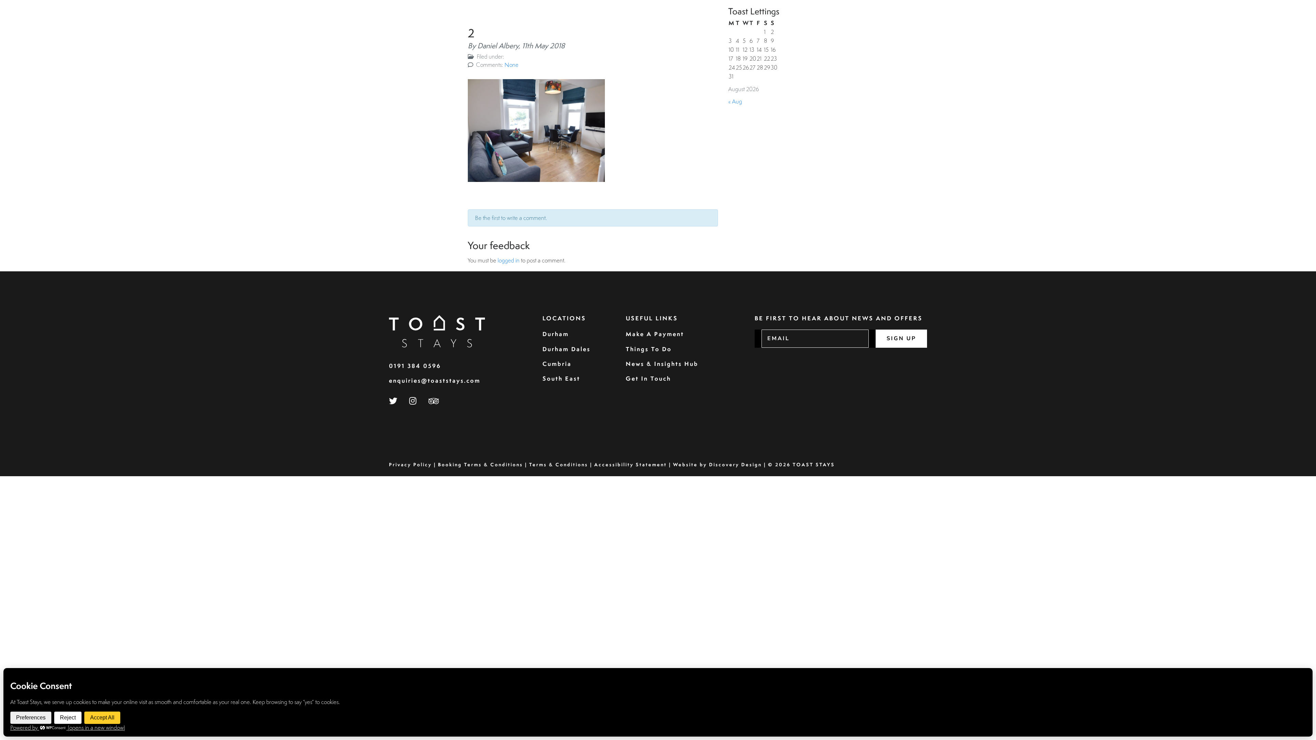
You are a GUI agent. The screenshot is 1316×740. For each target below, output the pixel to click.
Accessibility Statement (630, 464)
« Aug (735, 101)
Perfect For (1229, 22)
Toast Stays (814, 464)
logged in (509, 260)
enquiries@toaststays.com (434, 380)
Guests (1115, 22)
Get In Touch (648, 378)
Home (1047, 22)
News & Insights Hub (662, 364)
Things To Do (649, 349)
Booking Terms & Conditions (480, 464)
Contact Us (1277, 22)
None (511, 65)
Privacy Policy (410, 464)
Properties (1080, 22)
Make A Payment (655, 334)
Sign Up (901, 338)
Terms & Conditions (558, 464)
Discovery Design (735, 464)
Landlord (1188, 22)
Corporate (1150, 22)
